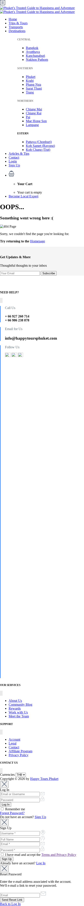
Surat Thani (34, 88)
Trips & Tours (18, 23)
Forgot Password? (12, 813)
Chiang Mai (34, 109)
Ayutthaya (33, 52)
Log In (40, 863)
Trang (30, 92)
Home (13, 19)
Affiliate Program (20, 751)
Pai (28, 117)
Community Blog (20, 704)
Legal (12, 743)
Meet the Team (19, 716)
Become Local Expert (23, 196)
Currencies (7, 774)
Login (13, 161)
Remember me (14, 809)
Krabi (30, 80)
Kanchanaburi (35, 56)
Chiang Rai (33, 113)
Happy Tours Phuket (44, 779)
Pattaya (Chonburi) (39, 142)
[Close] (4, 784)
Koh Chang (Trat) (38, 149)
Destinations (17, 31)
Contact (14, 157)
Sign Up (14, 165)
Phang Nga (33, 84)
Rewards (15, 708)
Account (14, 739)
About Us (15, 700)
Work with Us (18, 712)
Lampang (32, 125)
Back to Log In (10, 904)
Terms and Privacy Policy (58, 855)
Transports (16, 27)
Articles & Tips (19, 153)
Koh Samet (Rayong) (40, 146)
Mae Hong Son (36, 121)
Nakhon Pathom (37, 59)
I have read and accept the (40, 855)
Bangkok (32, 48)
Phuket (30, 77)
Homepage (37, 241)
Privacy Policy (18, 755)
